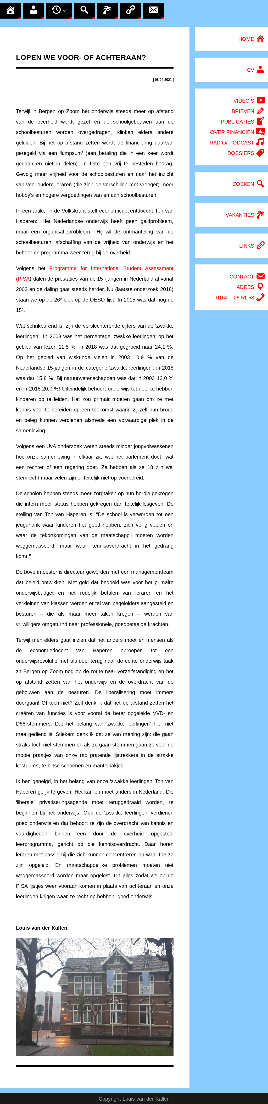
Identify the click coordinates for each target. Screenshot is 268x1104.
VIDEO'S (244, 101)
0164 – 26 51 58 (236, 297)
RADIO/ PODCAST (233, 143)
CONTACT (243, 277)
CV (251, 70)
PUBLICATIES (238, 122)
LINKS (247, 246)
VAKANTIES (241, 215)
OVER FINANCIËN (233, 132)
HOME (247, 39)
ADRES (246, 287)
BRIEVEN (244, 111)
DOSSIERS (241, 153)
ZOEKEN (244, 184)
